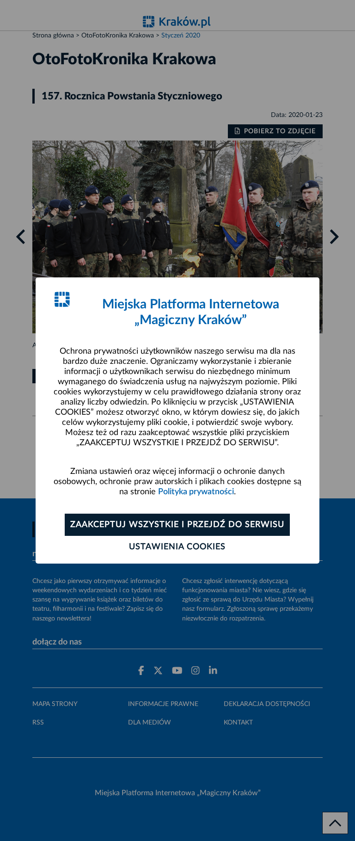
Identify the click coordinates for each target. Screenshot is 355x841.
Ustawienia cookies (177, 547)
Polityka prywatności (196, 492)
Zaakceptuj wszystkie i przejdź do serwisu (177, 525)
